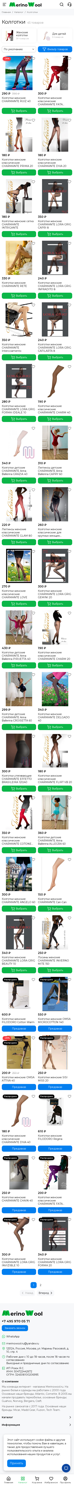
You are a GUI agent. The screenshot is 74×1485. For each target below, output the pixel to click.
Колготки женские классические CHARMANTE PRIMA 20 (17, 163)
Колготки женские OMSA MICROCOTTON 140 (54, 1020)
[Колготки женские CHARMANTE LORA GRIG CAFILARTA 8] (55, 319)
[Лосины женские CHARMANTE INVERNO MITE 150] (55, 932)
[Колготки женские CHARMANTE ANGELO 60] (19, 874)
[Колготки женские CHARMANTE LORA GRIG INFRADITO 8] (55, 258)
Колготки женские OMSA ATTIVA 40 (18, 1079)
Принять (16, 1463)
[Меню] (4, 4)
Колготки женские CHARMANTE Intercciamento (14, 347)
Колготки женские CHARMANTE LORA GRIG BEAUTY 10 (18, 960)
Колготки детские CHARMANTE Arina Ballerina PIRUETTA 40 (16, 656)
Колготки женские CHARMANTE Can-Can (52, 900)
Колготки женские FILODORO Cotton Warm (18, 1020)
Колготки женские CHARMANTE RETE (14, 284)
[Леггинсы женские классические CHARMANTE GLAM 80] (19, 504)
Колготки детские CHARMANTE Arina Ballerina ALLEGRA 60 (52, 840)
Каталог (18, 12)
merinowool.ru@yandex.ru (22, 1343)
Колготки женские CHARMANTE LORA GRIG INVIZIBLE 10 (18, 1262)
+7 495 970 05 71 (16, 1321)
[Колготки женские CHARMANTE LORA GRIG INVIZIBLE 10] (19, 1234)
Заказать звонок (14, 1328)
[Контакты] (69, 4)
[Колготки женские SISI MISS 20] (55, 1052)
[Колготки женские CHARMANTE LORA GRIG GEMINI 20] (55, 566)
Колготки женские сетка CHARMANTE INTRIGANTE (18, 224)
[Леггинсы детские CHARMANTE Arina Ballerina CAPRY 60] (55, 443)
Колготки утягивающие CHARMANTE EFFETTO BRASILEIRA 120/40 (17, 779)
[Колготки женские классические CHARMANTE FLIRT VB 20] (55, 751)
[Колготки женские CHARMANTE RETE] (19, 258)
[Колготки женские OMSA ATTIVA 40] (19, 1052)
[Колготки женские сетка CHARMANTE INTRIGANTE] (19, 196)
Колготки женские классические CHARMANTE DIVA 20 (52, 163)
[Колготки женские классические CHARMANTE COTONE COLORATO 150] (19, 812)
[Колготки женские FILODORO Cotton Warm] (19, 994)
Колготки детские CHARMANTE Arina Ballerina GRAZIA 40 (14, 471)
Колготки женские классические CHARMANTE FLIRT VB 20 (55, 779)
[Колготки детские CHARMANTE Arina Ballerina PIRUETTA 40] (19, 627)
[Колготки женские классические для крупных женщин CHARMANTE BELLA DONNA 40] (55, 504)
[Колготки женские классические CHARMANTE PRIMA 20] (19, 134)
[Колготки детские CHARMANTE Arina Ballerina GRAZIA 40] (19, 443)
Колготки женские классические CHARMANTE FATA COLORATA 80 (50, 101)
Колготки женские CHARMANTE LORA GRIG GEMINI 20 (54, 594)
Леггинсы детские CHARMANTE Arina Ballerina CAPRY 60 (50, 471)
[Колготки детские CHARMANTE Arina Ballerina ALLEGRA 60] (55, 812)
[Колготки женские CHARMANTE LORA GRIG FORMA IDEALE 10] (19, 381)
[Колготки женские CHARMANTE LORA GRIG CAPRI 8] (55, 196)
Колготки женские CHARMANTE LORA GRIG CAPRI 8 (54, 224)
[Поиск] (62, 4)
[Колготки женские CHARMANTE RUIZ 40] (19, 73)
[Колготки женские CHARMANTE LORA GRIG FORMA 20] (55, 1234)
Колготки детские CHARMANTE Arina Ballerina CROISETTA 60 (17, 717)
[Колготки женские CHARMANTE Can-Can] (55, 874)
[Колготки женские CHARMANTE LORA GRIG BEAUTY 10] (19, 932)
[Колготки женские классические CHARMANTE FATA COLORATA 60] (55, 1172)
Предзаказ (19, 1028)
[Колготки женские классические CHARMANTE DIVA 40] (19, 1111)
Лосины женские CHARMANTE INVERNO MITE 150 (53, 960)
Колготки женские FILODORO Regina (50, 1137)
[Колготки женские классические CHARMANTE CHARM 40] (55, 381)
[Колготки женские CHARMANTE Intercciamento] (19, 319)
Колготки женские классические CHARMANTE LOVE (14, 594)
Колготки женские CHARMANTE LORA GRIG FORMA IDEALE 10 (18, 409)
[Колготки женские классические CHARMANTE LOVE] (19, 566)
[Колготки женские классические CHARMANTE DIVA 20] (55, 134)
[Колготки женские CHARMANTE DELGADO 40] (55, 689)
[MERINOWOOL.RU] (25, 4)
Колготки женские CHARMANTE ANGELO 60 (18, 900)
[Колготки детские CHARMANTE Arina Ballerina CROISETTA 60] (19, 689)
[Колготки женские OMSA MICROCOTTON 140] (55, 994)
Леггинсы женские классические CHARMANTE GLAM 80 (17, 532)
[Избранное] (33, 58)
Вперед (44, 1293)
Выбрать (21, 110)
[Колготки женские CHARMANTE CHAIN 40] (19, 1172)
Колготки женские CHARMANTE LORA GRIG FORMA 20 (54, 1262)
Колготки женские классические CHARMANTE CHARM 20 (54, 656)
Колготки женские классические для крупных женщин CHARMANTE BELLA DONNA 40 (51, 532)
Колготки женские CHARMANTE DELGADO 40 (54, 717)
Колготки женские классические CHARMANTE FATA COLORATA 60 (50, 1200)
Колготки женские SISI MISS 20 (53, 1079)
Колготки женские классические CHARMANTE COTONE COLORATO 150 (16, 840)
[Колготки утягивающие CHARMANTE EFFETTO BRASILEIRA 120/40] (19, 751)
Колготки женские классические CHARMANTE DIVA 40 (16, 1139)
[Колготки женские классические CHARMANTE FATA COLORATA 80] (55, 73)
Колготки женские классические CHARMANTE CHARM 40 (54, 409)
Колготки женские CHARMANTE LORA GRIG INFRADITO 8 (54, 286)
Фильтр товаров (57, 49)
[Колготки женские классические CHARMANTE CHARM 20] (55, 627)
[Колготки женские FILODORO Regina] (55, 1111)
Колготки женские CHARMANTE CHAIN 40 (17, 1199)
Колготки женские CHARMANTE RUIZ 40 (16, 99)
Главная (6, 12)
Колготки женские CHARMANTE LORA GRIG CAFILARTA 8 (54, 347)
